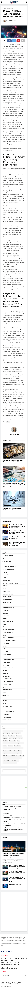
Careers (13, 982)
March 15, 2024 (6, 488)
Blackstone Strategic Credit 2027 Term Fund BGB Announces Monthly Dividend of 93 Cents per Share (14, 485)
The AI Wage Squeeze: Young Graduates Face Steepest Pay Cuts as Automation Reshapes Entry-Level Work (14, 829)
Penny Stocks (6, 676)
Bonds (4, 577)
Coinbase (5, 738)
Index (4, 648)
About (2, 982)
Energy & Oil (6, 624)
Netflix (13, 748)
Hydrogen (5, 646)
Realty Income (18, 753)
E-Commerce (6, 616)
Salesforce (21, 755)
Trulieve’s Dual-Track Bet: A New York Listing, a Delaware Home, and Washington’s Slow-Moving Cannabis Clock (13, 808)
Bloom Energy (11, 735)
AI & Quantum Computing (9, 555)
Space (4, 692)
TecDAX (5, 703)
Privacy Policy (9, 983)
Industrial (5, 651)
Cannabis (5, 585)
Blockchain (6, 574)
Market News (6, 662)
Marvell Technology (14, 743)
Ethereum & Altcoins (8, 629)
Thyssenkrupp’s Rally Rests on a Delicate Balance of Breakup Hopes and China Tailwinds (17, 873)
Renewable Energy (7, 684)
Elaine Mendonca (11, 20)
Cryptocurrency (7, 599)
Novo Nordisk (20, 748)
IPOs (4, 657)
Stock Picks (6, 695)
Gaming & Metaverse (8, 637)
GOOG (8, 421)
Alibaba (9, 730)
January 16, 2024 (8, 22)
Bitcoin (5, 572)
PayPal (4, 753)
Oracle (14, 750)
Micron (4, 745)
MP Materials (17, 745)
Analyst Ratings (7, 561)
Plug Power (10, 753)
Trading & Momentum (8, 711)
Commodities (6, 591)
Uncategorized (7, 717)
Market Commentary (8, 659)
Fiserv (10, 740)
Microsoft (10, 745)
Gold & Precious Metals (9, 640)
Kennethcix (6, 857)
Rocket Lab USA (13, 755)
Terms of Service (17, 983)
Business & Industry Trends (10, 583)
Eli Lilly (20, 738)
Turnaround (6, 714)
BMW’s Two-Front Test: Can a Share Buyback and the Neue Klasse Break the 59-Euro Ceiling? (17, 867)
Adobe (4, 730)
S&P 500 (5, 687)
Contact (19, 982)
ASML (13, 733)
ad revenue (15, 57)
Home (4, 8)
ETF (3, 626)
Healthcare (6, 643)
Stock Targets (7, 698)
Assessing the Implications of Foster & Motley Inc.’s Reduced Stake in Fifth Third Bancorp (17, 544)
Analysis (5, 558)
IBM (15, 740)
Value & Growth (7, 720)
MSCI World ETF (6, 748)
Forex (4, 635)
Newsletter (6, 673)
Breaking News (10, 8)
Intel (18, 740)
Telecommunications (8, 709)
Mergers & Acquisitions (9, 668)
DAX (4, 605)
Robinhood (5, 755)
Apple (8, 733)
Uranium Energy (14, 760)
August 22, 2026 (12, 857)
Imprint (2, 983)
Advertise (8, 982)
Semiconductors (7, 689)
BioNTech (18, 733)
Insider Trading (7, 654)
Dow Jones (5, 613)
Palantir (19, 750)
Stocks (5, 700)
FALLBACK (5, 740)
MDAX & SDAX (6, 665)
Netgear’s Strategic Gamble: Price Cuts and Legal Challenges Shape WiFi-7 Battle (16, 532)
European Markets (8, 632)
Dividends (5, 610)
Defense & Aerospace (8, 607)
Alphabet (15, 730)
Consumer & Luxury (8, 594)
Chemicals (5, 588)
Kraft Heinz (5, 743)
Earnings (5, 618)
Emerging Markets (8, 621)
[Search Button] (24, 770)
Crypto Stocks (7, 596)
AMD (4, 733)
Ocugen (9, 750)
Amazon (21, 730)
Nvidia (4, 750)
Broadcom (18, 735)
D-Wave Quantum (13, 738)
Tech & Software (7, 706)
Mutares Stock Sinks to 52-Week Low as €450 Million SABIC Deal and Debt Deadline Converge (17, 526)
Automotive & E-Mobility (9, 566)
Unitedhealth (6, 760)
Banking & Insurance (8, 569)
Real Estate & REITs (8, 681)
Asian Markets (6, 564)
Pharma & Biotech (7, 678)
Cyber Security (7, 602)
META (22, 743)
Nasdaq (5, 670)
